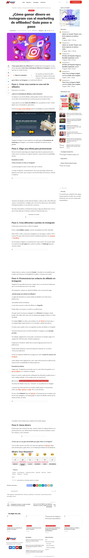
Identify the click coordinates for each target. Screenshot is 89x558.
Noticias (14, 474)
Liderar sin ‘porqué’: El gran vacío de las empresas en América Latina (71, 36)
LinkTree (23, 390)
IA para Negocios (20, 472)
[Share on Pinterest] (42, 31)
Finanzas (14, 472)
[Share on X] (40, 31)
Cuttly (29, 390)
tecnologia (36, 480)
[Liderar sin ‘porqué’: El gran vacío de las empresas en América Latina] (62, 115)
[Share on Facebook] (38, 31)
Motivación (44, 472)
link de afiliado (16, 371)
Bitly (19, 390)
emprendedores (20, 480)
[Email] (49, 31)
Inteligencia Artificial (30, 472)
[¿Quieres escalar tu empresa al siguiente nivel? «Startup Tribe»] (62, 146)
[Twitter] (13, 547)
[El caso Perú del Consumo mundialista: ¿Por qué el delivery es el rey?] (62, 133)
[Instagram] (20, 547)
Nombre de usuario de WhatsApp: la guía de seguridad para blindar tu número (73, 120)
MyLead (33, 393)
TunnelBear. (16, 238)
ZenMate (52, 236)
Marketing (31, 10)
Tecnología (25, 474)
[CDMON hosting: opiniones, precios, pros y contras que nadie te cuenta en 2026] (62, 127)
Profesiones (19, 474)
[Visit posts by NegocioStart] (8, 491)
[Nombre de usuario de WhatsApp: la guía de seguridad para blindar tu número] (62, 120)
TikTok (42, 321)
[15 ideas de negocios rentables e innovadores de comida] (73, 521)
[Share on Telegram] (47, 31)
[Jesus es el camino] (69, 18)
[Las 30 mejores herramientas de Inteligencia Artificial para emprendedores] (54, 521)
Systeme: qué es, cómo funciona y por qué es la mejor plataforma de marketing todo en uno (74, 140)
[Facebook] (10, 547)
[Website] (55, 491)
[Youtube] (17, 547)
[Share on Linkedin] (45, 31)
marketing (26, 480)
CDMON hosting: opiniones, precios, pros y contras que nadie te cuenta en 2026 (73, 127)
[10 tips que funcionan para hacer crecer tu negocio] (35, 521)
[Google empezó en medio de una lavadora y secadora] (16, 521)
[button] (66, 2)
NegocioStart (13, 30)
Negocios (49, 472)
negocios (31, 480)
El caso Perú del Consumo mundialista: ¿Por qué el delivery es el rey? (74, 133)
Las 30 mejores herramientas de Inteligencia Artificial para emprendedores (52, 529)
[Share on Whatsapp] (44, 31)
